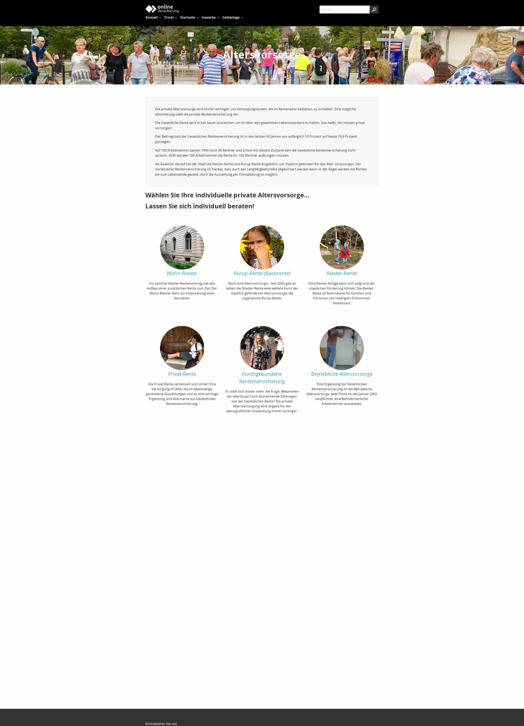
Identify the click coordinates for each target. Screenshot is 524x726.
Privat (169, 17)
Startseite (187, 17)
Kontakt (152, 17)
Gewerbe (209, 17)
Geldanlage (231, 17)
